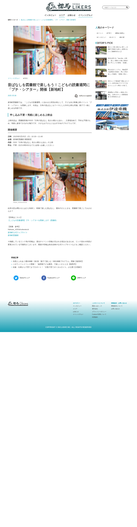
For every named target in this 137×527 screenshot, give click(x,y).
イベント (100, 33)
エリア (62, 15)
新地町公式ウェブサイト (17, 232)
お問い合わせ (115, 309)
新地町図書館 (13, 235)
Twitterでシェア (25, 278)
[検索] (127, 7)
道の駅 (122, 37)
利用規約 (95, 317)
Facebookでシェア (53, 278)
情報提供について (117, 306)
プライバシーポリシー (99, 311)
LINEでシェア (81, 278)
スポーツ (113, 37)
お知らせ (71, 15)
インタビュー (50, 15)
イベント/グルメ (85, 15)
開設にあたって (97, 306)
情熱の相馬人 (120, 33)
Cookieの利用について (99, 314)
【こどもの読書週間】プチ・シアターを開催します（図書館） (33, 220)
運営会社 (95, 309)
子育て (26, 78)
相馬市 (67, 21)
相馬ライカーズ (13, 20)
